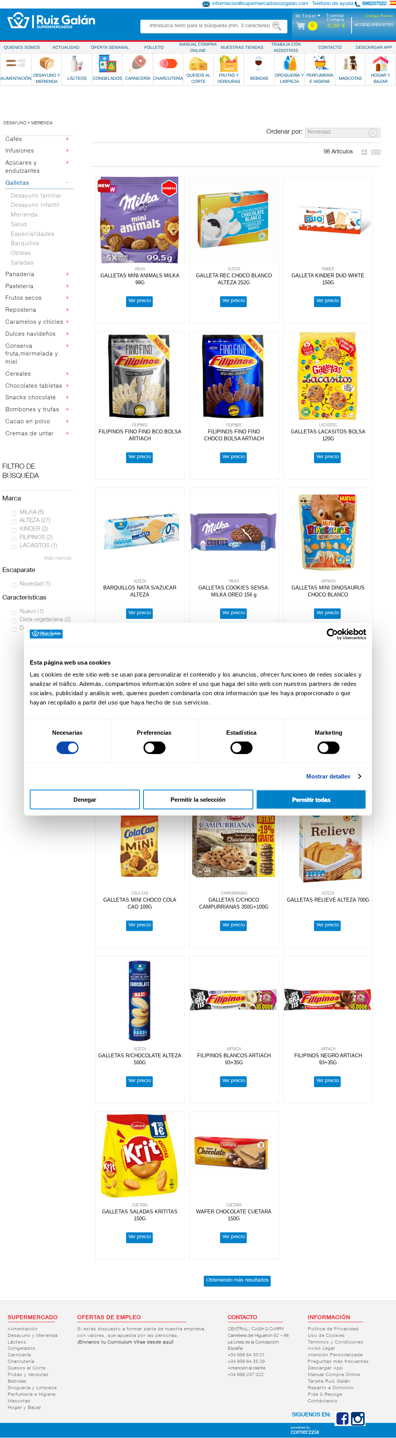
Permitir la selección (198, 799)
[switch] (154, 747)
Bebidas (17, 1381)
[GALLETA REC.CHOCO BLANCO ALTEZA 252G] (233, 220)
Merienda (24, 215)
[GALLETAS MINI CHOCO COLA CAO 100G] (140, 844)
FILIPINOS (36, 538)
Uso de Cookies (326, 1335)
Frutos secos (23, 298)
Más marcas (58, 558)
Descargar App (325, 1368)
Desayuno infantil (35, 205)
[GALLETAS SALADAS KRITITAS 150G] (140, 1156)
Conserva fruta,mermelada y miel (31, 355)
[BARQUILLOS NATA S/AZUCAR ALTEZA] (140, 532)
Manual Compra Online (334, 1375)
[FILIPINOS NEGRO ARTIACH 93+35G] (327, 1000)
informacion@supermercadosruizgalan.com (260, 4)
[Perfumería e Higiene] (319, 63)
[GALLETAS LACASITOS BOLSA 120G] (327, 376)
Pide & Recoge (325, 1394)
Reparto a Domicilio (331, 1388)
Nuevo (32, 612)
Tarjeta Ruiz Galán (329, 1381)
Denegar (84, 799)
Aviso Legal (321, 1348)
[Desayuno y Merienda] (46, 63)
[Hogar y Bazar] (380, 63)
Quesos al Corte (27, 1368)
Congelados (22, 1348)
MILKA (32, 512)
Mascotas (19, 1401)
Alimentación (23, 1329)
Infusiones (19, 151)
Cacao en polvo (27, 422)
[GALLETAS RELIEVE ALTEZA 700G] (327, 844)
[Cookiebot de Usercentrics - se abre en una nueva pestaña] (332, 634)
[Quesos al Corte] (198, 63)
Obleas (21, 253)
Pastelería (19, 287)
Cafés (13, 140)
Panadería (19, 275)
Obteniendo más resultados (237, 1280)
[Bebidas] (259, 63)
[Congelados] (107, 63)
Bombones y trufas (32, 410)
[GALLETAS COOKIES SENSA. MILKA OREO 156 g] (233, 532)
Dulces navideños (30, 334)
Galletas (17, 183)
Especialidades (33, 234)
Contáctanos (323, 1401)
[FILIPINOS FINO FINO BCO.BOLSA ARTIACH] (140, 376)
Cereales (18, 374)
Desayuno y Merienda (33, 1335)
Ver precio (139, 301)
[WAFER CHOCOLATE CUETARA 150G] (233, 1156)
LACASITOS (38, 546)
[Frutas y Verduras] (229, 63)
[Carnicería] (137, 63)
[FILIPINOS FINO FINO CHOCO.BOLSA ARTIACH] (233, 376)
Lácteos (17, 1342)
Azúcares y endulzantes (22, 167)
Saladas (22, 263)
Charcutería (21, 1361)
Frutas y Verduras (28, 1375)
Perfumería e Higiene (32, 1394)
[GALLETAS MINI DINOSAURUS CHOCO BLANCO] (327, 532)
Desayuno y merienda (28, 123)
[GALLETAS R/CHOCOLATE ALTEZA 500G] (140, 1000)
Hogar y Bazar (24, 1407)
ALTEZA (35, 521)
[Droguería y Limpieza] (289, 63)
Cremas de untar (29, 434)
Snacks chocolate (30, 398)
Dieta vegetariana (45, 620)
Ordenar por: (284, 132)
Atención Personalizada (335, 1355)
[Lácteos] (77, 63)
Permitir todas (311, 799)
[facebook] (342, 1424)
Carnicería (19, 1355)
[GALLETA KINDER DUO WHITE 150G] (327, 220)
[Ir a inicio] (51, 20)
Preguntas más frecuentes (338, 1361)
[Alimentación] (16, 63)
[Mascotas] (350, 63)
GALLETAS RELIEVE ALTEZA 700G (328, 900)
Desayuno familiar (36, 196)
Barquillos (25, 244)
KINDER (34, 529)
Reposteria (20, 310)
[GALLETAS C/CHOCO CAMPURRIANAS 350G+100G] (233, 844)
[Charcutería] (168, 63)
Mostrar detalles (328, 776)
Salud (19, 225)
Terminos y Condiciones (336, 1342)
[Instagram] (357, 1424)
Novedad (35, 584)
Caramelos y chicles (34, 322)
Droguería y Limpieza (32, 1388)
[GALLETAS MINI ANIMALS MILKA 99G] (140, 220)
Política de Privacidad (333, 1329)
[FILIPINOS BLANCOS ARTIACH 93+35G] (233, 1000)
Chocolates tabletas (33, 386)
